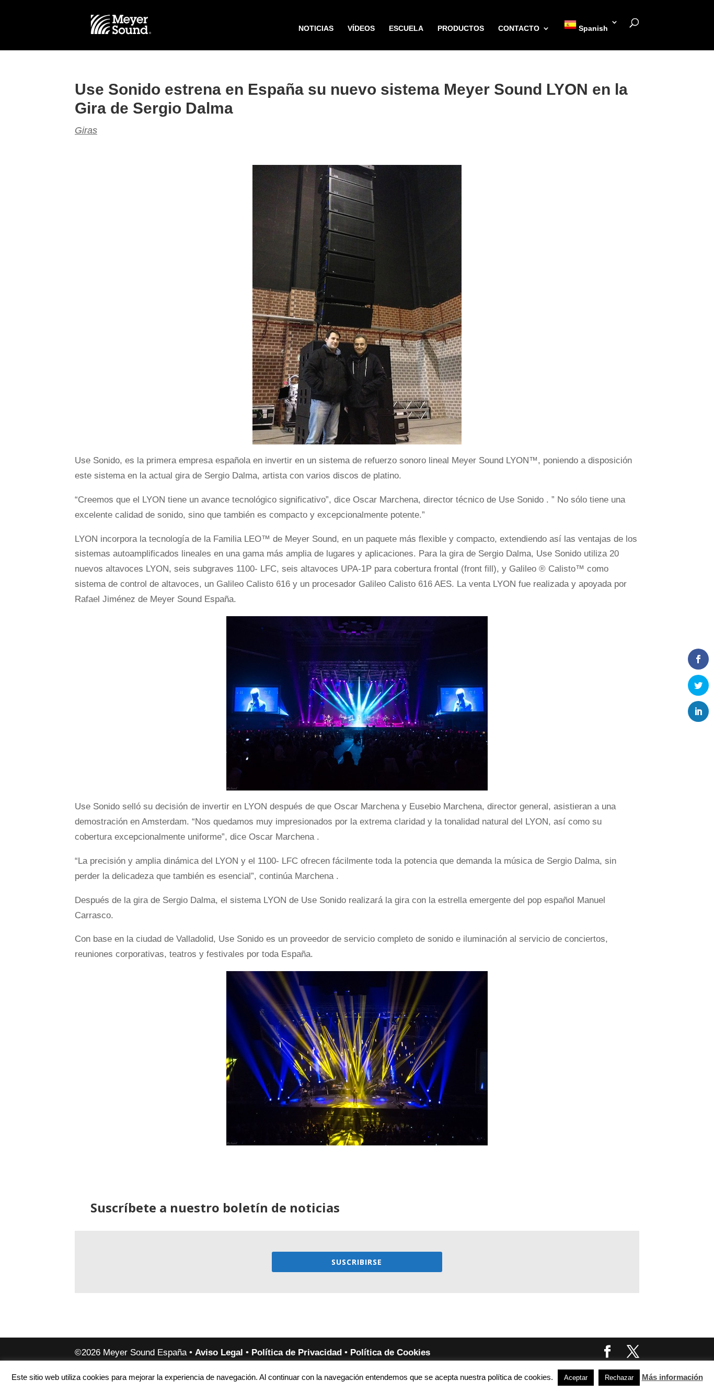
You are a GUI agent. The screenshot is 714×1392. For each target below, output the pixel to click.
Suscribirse (356, 1262)
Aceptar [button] (576, 1378)
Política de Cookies (390, 1352)
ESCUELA (406, 28)
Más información (672, 1377)
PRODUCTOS (460, 28)
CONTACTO (518, 28)
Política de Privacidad (296, 1352)
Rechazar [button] (619, 1378)
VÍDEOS (361, 28)
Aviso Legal (219, 1352)
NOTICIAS (315, 28)
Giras (86, 130)
